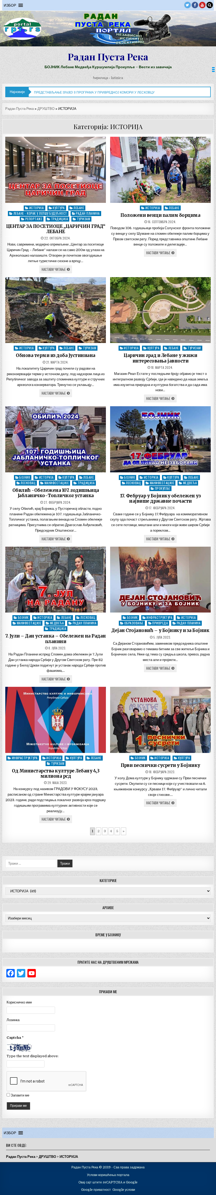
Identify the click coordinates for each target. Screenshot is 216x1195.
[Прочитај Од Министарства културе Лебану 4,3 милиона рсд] (55, 720)
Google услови (123, 1190)
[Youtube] (202, 5)
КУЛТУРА (59, 207)
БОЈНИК (24, 477)
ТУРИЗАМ (83, 219)
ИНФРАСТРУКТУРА (159, 617)
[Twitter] (187, 5)
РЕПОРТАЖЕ (33, 219)
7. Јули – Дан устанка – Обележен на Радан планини (55, 638)
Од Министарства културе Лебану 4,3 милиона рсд (55, 773)
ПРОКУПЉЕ (162, 488)
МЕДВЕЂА (190, 483)
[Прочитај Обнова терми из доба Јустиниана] (55, 310)
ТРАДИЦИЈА (59, 219)
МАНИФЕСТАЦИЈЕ (57, 483)
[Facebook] (195, 5)
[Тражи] (210, 5)
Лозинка (13, 1020)
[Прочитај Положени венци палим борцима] (160, 170)
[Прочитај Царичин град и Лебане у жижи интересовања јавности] (160, 310)
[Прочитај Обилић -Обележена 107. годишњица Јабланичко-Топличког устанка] (55, 439)
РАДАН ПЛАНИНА (88, 213)
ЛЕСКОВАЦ (28, 483)
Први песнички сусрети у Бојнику (160, 765)
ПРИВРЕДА (160, 623)
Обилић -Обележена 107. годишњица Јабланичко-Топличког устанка (55, 492)
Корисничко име (19, 1002)
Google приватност (96, 1190)
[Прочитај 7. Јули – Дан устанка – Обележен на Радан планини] (55, 580)
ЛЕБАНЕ (78, 207)
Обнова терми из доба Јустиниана (55, 355)
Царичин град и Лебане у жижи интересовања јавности (160, 358)
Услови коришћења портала (108, 1175)
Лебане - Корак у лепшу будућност (40, 213)
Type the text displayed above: (32, 1056)
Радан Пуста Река (108, 56)
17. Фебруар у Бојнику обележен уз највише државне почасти (160, 498)
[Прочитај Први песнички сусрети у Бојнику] (160, 720)
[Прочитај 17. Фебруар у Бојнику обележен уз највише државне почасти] (160, 439)
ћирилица (100, 78)
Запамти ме (20, 1095)
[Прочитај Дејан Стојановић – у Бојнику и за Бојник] (160, 580)
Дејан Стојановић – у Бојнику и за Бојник (160, 630)
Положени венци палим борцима (160, 215)
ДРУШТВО (46, 109)
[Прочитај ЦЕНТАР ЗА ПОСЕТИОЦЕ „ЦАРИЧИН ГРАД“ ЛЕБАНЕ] (55, 170)
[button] (10, 5)
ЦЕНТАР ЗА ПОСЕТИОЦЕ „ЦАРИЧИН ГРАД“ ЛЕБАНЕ (55, 228)
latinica (117, 78)
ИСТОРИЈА (36, 207)
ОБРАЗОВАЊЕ (134, 623)
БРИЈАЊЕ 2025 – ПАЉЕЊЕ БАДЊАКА (63, 92)
